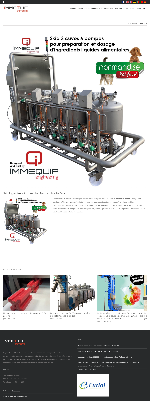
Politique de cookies (12, 391)
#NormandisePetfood (122, 199)
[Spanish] (145, 2)
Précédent (133, 23)
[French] (123, 2)
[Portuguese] (141, 2)
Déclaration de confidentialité (16, 397)
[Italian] (138, 2)
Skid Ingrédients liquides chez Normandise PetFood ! (98, 352)
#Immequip (66, 202)
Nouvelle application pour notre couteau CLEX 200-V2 (98, 346)
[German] (134, 2)
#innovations (79, 212)
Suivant (142, 23)
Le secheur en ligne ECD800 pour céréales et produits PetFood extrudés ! (105, 357)
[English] (127, 2)
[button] (144, 8)
